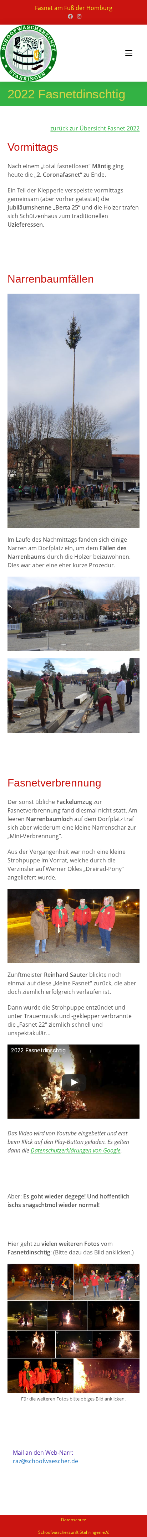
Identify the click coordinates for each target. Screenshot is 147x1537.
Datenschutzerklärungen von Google (76, 1150)
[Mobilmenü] (128, 53)
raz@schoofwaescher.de (45, 1461)
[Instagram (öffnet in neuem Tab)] (78, 16)
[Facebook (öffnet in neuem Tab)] (70, 16)
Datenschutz (73, 1520)
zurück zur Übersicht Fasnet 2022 (95, 128)
